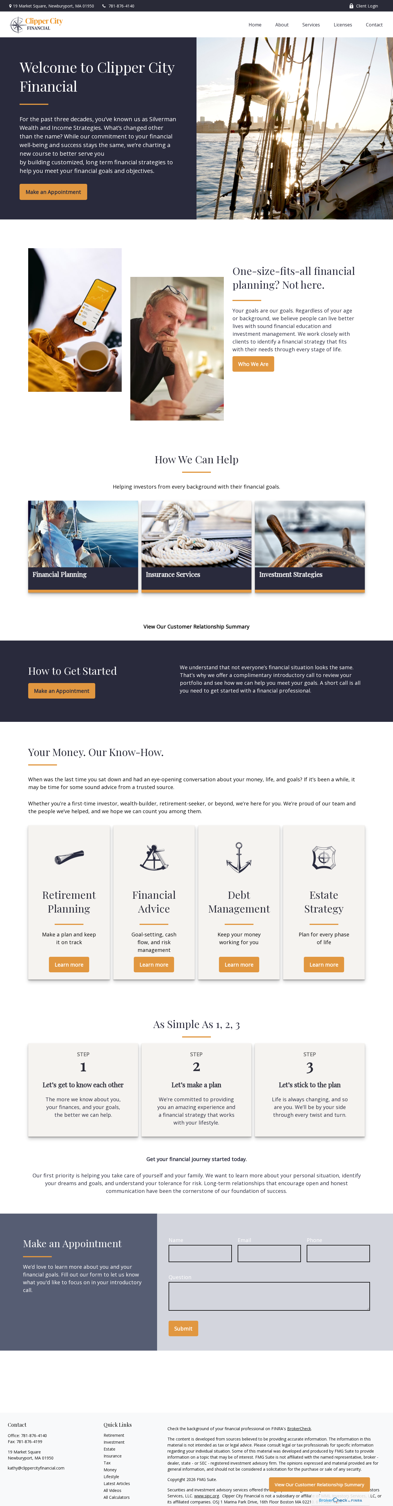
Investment (114, 1442)
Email (244, 1240)
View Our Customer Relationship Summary (319, 1484)
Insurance (113, 1456)
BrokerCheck (299, 1428)
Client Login (367, 6)
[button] (255, 24)
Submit (183, 1328)
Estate (109, 1449)
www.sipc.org (206, 1496)
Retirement (114, 1435)
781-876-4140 (121, 6)
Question (180, 1277)
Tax (107, 1462)
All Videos (112, 1490)
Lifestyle (111, 1476)
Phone (314, 1240)
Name (176, 1240)
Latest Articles (117, 1483)
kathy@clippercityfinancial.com (36, 1468)
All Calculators (117, 1497)
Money (110, 1469)
